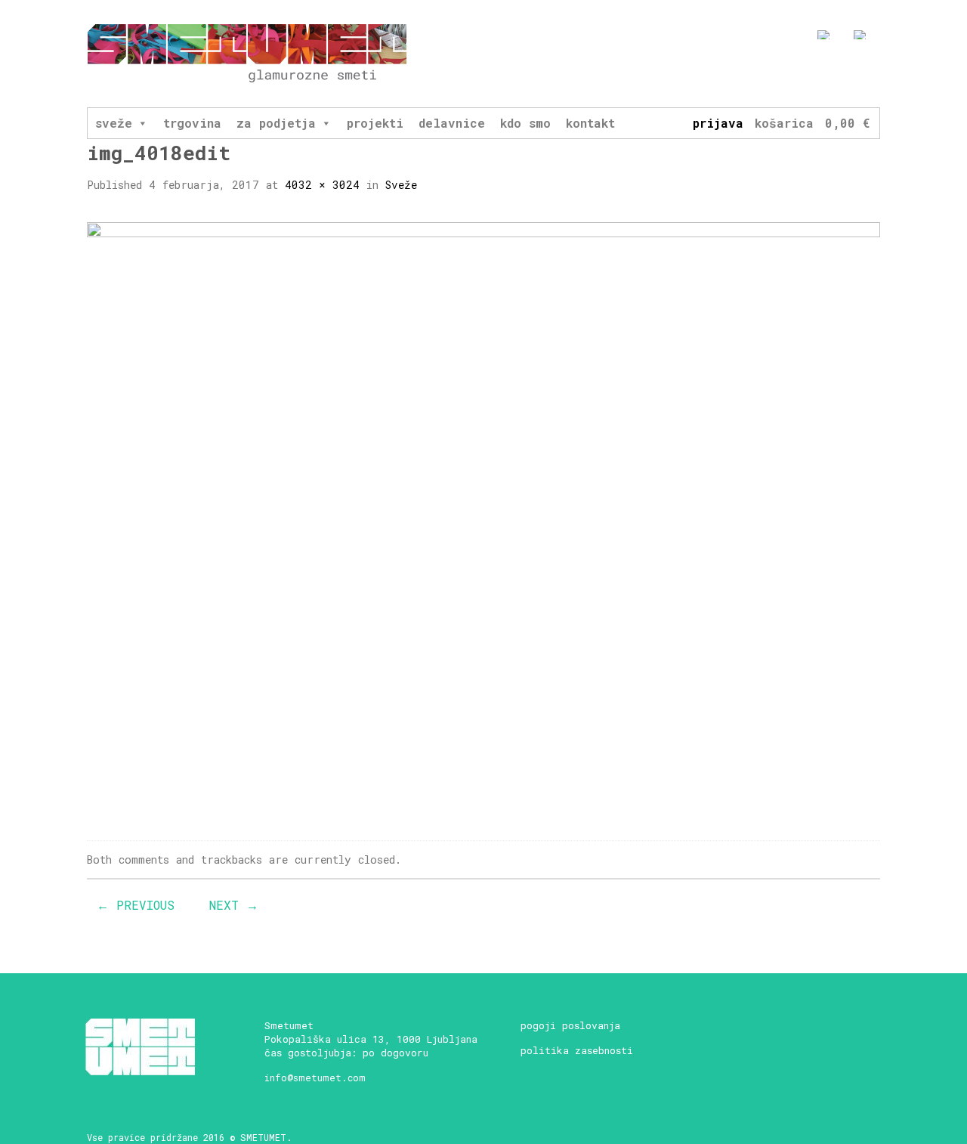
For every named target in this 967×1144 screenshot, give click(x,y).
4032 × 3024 (322, 185)
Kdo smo (525, 123)
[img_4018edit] (483, 518)
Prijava (718, 123)
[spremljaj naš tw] (845, 73)
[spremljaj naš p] (873, 73)
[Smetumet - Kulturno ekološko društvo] (247, 54)
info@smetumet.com (315, 1077)
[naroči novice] (761, 73)
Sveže (113, 123)
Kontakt (590, 123)
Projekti (375, 123)
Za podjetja (276, 123)
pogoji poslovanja (570, 1025)
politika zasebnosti (577, 1050)
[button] (142, 123)
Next (233, 905)
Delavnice (452, 123)
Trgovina (192, 123)
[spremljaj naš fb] (789, 73)
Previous (136, 905)
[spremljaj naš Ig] (817, 73)
